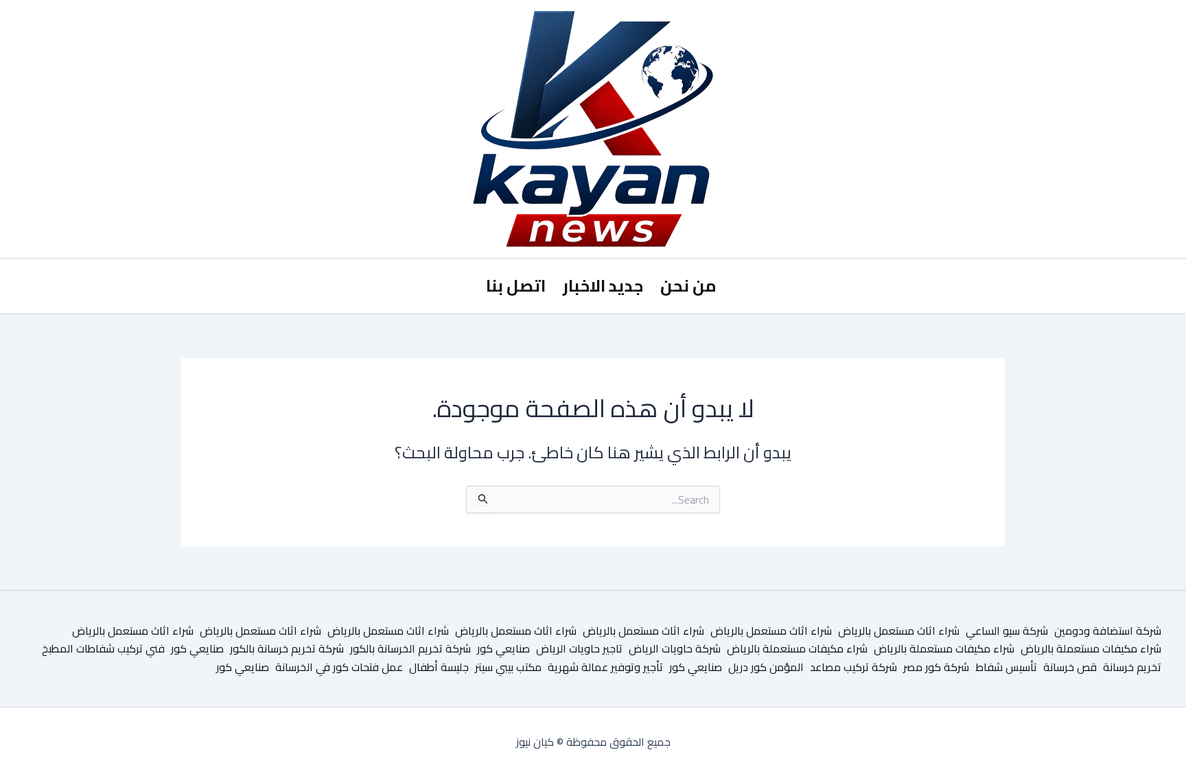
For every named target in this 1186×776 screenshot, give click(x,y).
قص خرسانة (1070, 667)
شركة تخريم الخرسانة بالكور (410, 648)
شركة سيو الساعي (1007, 630)
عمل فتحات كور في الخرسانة (339, 667)
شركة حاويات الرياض (675, 648)
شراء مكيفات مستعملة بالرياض (1091, 648)
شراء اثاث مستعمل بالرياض (899, 630)
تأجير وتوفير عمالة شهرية (605, 667)
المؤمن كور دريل (766, 667)
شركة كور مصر (936, 667)
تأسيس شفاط (1006, 667)
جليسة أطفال (439, 667)
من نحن (688, 285)
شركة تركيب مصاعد (853, 667)
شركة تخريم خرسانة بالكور (287, 648)
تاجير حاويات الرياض (579, 648)
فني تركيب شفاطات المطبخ (103, 648)
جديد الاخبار (603, 285)
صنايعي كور (503, 648)
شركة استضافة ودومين (1107, 630)
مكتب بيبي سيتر (508, 667)
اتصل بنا (516, 285)
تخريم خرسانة (1132, 667)
